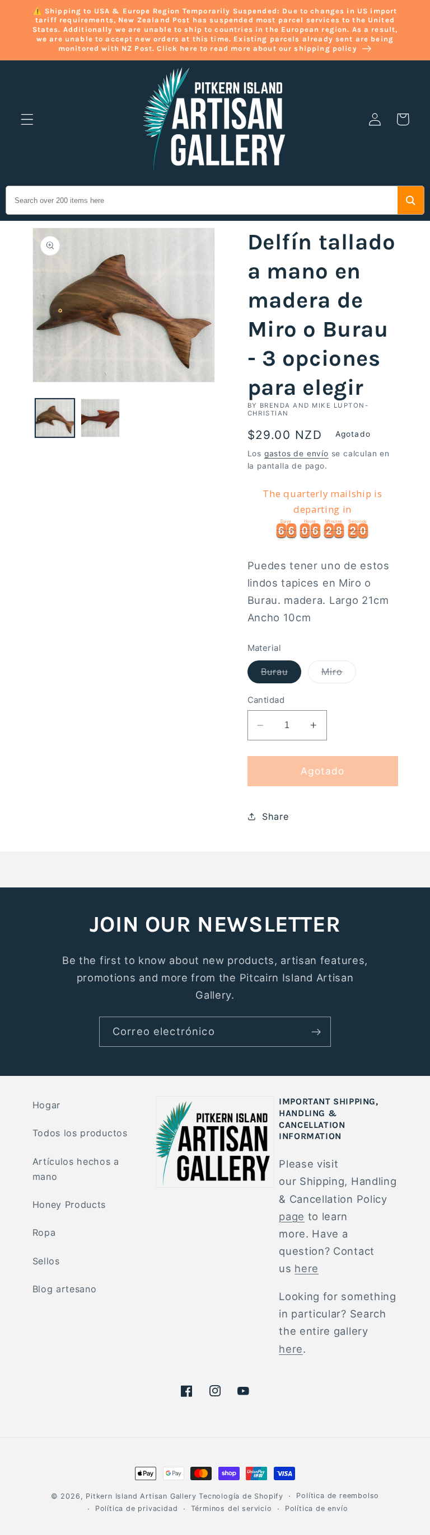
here (307, 1268)
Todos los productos (80, 1133)
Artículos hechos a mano (75, 1169)
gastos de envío (296, 453)
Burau (281, 674)
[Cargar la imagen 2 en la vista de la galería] (100, 418)
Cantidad (266, 700)
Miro (339, 674)
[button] (27, 119)
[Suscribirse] (316, 1032)
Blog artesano (64, 1289)
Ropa (44, 1232)
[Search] (411, 200)
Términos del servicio (231, 1508)
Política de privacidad (136, 1508)
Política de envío (316, 1508)
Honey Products (69, 1204)
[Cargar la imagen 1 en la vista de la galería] (54, 418)
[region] (322, 511)
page (292, 1216)
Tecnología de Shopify (241, 1496)
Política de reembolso (337, 1495)
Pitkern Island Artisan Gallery (141, 1496)
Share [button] (275, 816)
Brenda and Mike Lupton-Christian (308, 409)
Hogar (46, 1105)
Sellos (46, 1261)
